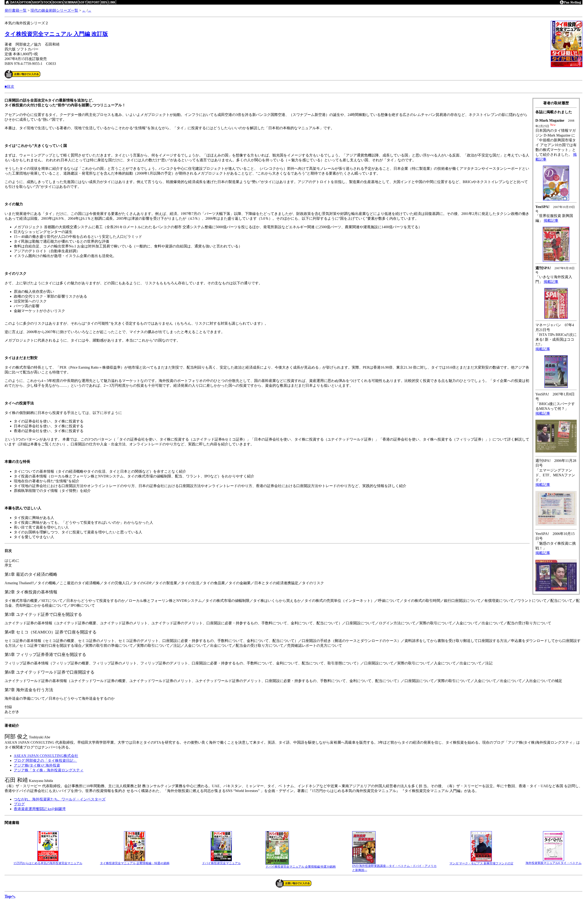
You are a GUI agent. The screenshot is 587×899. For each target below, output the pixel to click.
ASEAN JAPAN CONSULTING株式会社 (46, 756)
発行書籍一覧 (16, 10)
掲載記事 (551, 220)
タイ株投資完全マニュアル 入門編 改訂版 (56, 34)
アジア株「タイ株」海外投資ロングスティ (48, 770)
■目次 (9, 86)
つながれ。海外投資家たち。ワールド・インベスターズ (59, 799)
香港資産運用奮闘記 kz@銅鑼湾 (40, 809)
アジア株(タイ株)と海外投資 (37, 765)
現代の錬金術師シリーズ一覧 (54, 10)
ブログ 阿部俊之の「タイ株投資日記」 (45, 760)
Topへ (10, 896)
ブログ (19, 804)
